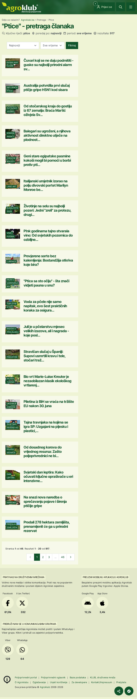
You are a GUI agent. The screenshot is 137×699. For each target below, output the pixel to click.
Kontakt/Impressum (101, 682)
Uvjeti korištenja (58, 682)
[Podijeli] (118, 691)
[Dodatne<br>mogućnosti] (129, 691)
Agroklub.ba (27, 20)
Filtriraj (72, 45)
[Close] (120, 6)
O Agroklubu (21, 682)
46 (62, 557)
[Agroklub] (21, 7)
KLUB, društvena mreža (102, 677)
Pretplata (121, 682)
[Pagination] (71, 557)
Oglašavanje (39, 682)
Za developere (79, 682)
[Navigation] (130, 6)
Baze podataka (78, 677)
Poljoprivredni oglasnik (53, 677)
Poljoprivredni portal (26, 677)
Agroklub (45, 687)
